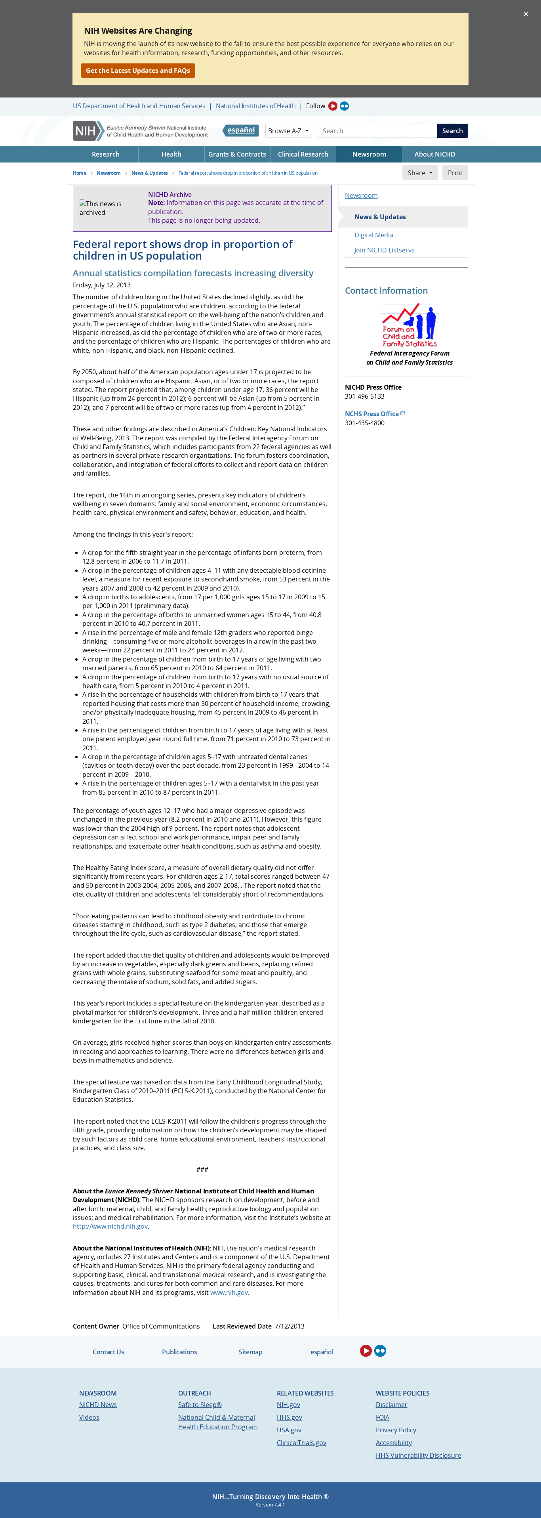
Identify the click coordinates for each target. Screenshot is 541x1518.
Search (452, 130)
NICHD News (98, 1404)
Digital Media (373, 235)
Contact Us (108, 1352)
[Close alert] (525, 13)
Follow (315, 105)
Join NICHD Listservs (384, 250)
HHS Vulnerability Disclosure (418, 1455)
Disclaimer (392, 1404)
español (322, 1352)
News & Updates (380, 216)
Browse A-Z (284, 130)
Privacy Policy (396, 1430)
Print (455, 172)
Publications (179, 1352)
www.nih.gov (229, 1292)
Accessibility (394, 1442)
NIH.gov (288, 1404)
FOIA (382, 1417)
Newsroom (361, 195)
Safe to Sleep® (200, 1404)
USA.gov (289, 1430)
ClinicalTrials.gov (301, 1442)
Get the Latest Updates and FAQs (138, 70)
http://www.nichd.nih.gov (110, 1226)
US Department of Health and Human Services (139, 105)
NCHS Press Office (372, 413)
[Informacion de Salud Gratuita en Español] (240, 130)
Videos (89, 1417)
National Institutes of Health (255, 105)
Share (416, 172)
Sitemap (250, 1352)
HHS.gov (289, 1417)
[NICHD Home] (141, 131)
